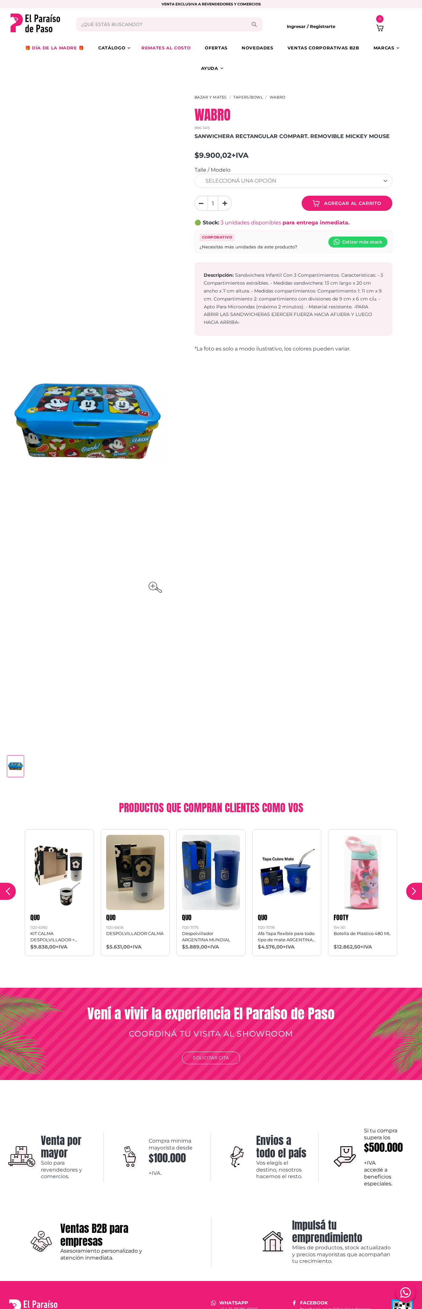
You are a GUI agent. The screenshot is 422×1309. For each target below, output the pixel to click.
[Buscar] (254, 24)
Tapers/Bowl (248, 97)
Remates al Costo (166, 47)
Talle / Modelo (212, 170)
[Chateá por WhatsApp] (405, 1292)
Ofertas (216, 47)
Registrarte (322, 26)
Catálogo (111, 47)
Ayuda (209, 68)
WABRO (278, 97)
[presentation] (8, 891)
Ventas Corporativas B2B (323, 47)
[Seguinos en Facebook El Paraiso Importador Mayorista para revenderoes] (294, 1303)
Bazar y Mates (211, 97)
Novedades (257, 47)
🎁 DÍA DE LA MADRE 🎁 (54, 47)
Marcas (384, 47)
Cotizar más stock (362, 242)
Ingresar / (298, 26)
